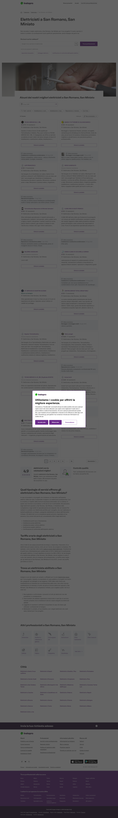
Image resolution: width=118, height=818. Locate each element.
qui (45, 414)
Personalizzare (69, 422)
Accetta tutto (42, 422)
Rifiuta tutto (55, 422)
